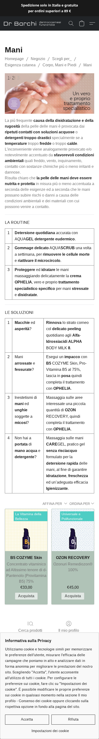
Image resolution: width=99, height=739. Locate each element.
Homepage (14, 59)
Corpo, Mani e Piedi (59, 65)
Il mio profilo (68, 630)
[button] (34, 23)
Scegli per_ (62, 59)
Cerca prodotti (30, 630)
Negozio (38, 59)
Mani (87, 65)
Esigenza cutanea (20, 65)
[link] (50, 729)
